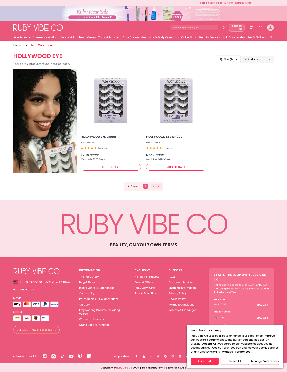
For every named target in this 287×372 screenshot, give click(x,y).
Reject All (235, 361)
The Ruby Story (89, 277)
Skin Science (21, 37)
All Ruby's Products (147, 277)
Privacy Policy (178, 293)
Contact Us (25, 289)
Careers (84, 305)
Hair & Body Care (160, 37)
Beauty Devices (209, 37)
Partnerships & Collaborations (98, 299)
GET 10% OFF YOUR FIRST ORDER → (36, 330)
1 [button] (145, 186)
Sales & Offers (144, 282)
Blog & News (87, 282)
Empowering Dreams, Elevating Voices (99, 311)
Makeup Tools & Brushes (103, 37)
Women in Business (91, 319)
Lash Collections (185, 37)
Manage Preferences (265, 361)
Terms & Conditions (181, 305)
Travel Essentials (145, 293)
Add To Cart (111, 167)
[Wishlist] (260, 27)
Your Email (220, 299)
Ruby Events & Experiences (96, 288)
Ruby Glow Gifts (145, 288)
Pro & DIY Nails (257, 37)
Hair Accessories (234, 37)
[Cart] (251, 27)
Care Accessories (134, 37)
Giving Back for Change (94, 325)
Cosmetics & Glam (45, 37)
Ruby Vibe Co (124, 367)
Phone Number (223, 311)
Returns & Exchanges (182, 310)
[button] (133, 186)
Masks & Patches (72, 37)
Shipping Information (182, 288)
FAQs (172, 277)
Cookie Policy (177, 299)
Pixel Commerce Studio (172, 367)
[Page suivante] (275, 37)
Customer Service (180, 282)
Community (86, 293)
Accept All (204, 361)
